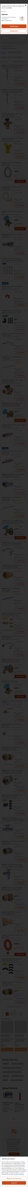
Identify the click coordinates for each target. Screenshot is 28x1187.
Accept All (14, 1183)
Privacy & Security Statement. (17, 1174)
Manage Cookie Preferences (14, 1178)
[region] (14, 1172)
